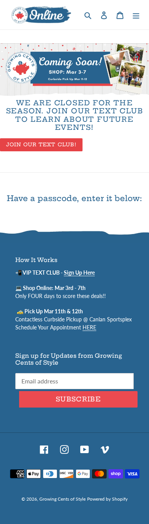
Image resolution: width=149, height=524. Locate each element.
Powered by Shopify (107, 499)
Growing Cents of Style (62, 499)
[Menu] (136, 15)
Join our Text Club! (41, 144)
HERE (89, 327)
